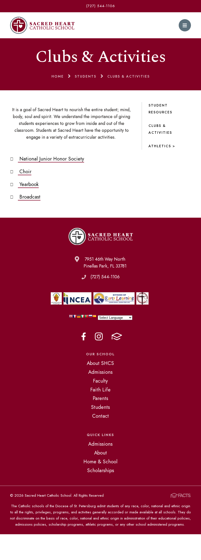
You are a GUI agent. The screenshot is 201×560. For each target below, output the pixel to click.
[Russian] (90, 317)
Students (100, 407)
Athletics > (162, 146)
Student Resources (160, 109)
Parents (100, 398)
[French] (75, 317)
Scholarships (100, 470)
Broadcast (29, 196)
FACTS (116, 336)
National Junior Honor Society (51, 158)
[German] (79, 317)
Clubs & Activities (160, 129)
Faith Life (100, 389)
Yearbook (28, 184)
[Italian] (83, 317)
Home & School (100, 461)
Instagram (99, 336)
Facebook (83, 336)
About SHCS (100, 363)
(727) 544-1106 (100, 6)
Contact (100, 416)
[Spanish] (94, 317)
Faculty (100, 381)
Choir (24, 171)
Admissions (100, 372)
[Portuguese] (86, 317)
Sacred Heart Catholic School (42, 25)
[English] (71, 317)
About (100, 452)
